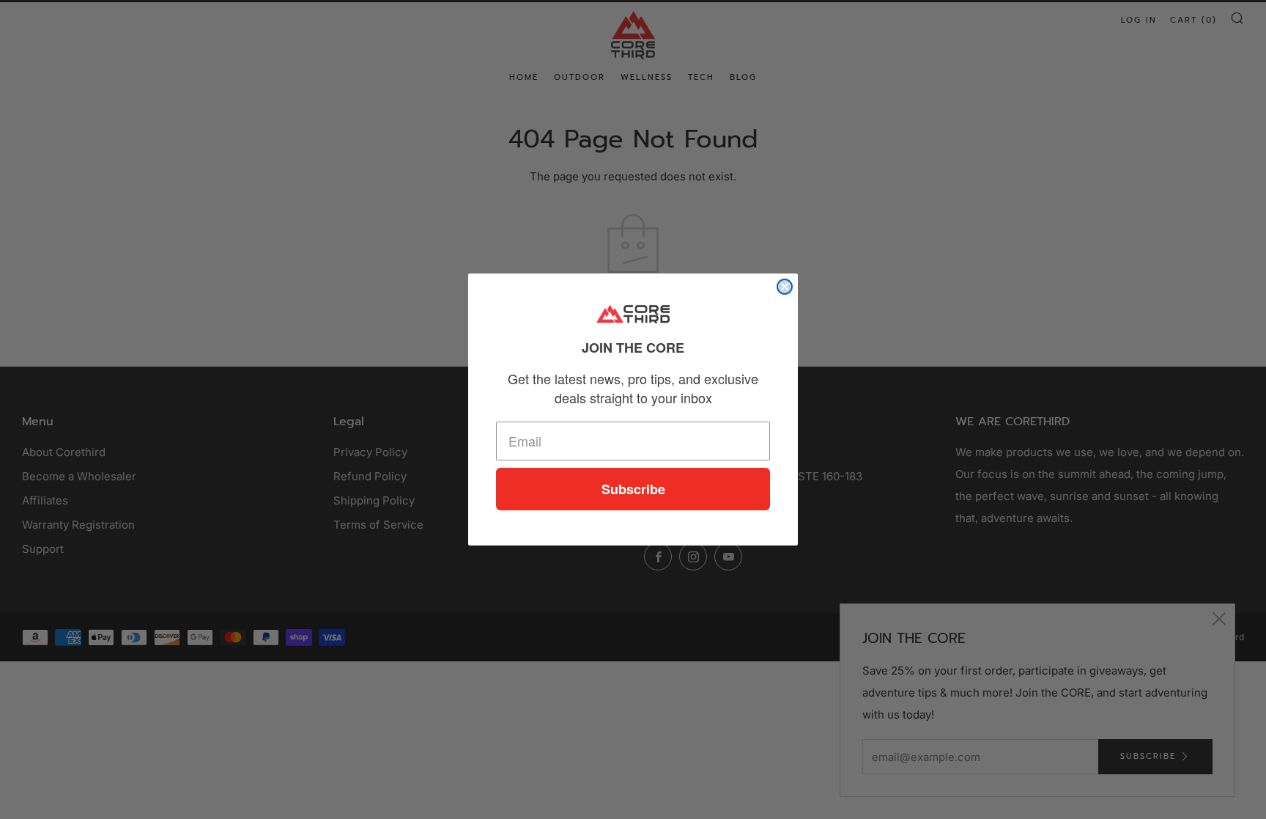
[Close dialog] (784, 286)
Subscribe (633, 489)
